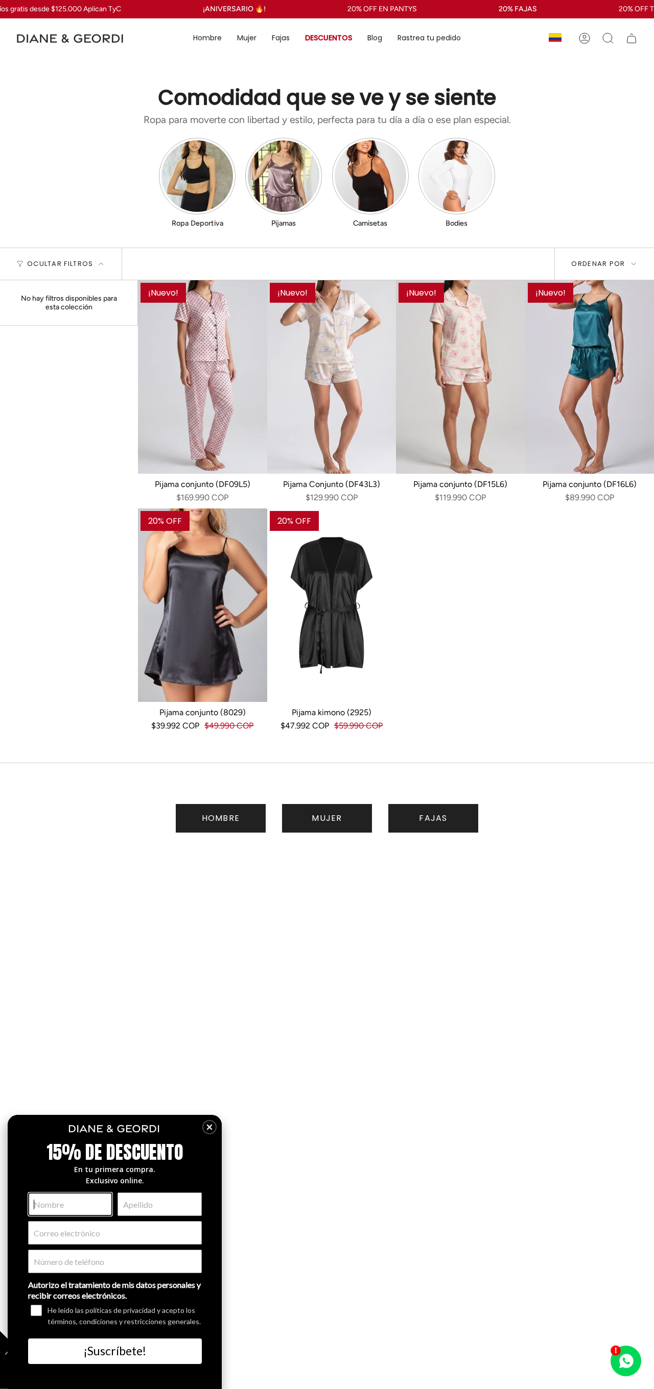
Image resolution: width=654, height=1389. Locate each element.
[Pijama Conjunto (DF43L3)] (331, 377)
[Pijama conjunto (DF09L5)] (202, 377)
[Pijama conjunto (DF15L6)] (460, 377)
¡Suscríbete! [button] (115, 1351)
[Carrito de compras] (631, 38)
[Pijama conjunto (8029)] (202, 605)
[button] (207, 38)
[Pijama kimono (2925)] (331, 605)
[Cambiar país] (555, 38)
